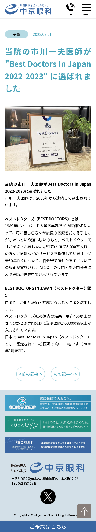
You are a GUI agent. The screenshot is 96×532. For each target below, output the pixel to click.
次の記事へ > (65, 374)
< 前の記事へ (30, 374)
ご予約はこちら (48, 526)
